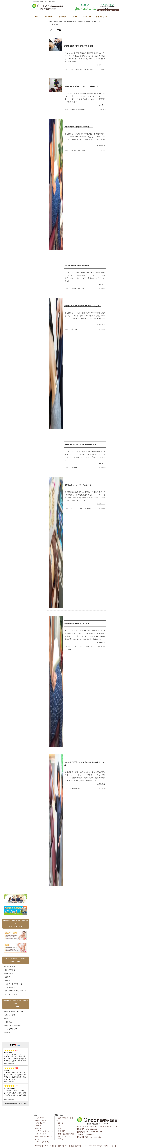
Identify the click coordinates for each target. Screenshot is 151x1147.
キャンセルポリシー (12, 994)
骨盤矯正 (90, 69)
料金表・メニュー (88, 17)
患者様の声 (62, 17)
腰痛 (86, 69)
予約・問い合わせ (102, 17)
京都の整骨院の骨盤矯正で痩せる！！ (78, 127)
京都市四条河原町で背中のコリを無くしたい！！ (82, 306)
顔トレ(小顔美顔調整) (13, 1025)
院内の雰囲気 (10, 970)
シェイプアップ (87, 647)
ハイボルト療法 (76, 69)
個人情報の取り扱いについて (16, 990)
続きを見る (101, 64)
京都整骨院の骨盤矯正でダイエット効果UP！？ (82, 86)
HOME (36, 17)
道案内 (75, 17)
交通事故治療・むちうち (14, 1011)
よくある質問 (10, 987)
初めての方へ (49, 17)
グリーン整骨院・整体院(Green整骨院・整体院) (63, 1146)
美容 (79, 109)
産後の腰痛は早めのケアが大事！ (76, 623)
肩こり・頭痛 (10, 1015)
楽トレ (83, 69)
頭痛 (60, 1125)
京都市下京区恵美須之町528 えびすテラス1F (100, 1126)
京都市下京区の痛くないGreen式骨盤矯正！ (81, 444)
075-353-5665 (91, 1129)
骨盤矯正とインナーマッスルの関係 (77, 485)
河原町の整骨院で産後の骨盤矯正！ (77, 265)
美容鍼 (7, 1032)
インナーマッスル (77, 508)
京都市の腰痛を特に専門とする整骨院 (78, 46)
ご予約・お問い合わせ (13, 984)
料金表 (7, 980)
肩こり (60, 1123)
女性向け (74, 109)
